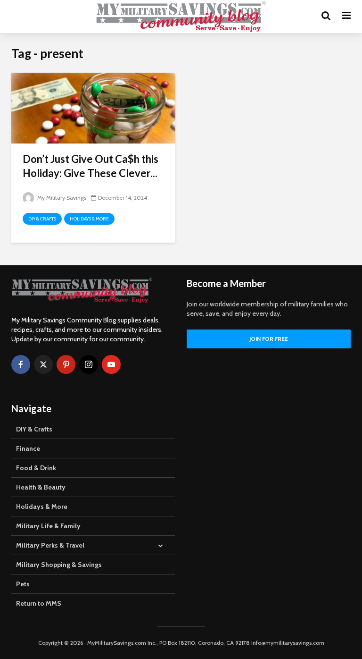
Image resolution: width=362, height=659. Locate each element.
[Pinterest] (66, 364)
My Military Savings (61, 197)
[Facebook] (20, 364)
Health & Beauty (41, 487)
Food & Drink (36, 468)
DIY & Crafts (42, 219)
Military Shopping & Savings (59, 564)
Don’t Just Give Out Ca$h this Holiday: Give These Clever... (90, 165)
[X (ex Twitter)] (43, 364)
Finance (28, 448)
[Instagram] (88, 364)
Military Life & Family (48, 526)
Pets (23, 584)
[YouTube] (111, 364)
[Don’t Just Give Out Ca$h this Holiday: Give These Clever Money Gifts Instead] (93, 107)
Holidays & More (89, 219)
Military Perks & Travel (50, 545)
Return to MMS (38, 603)
